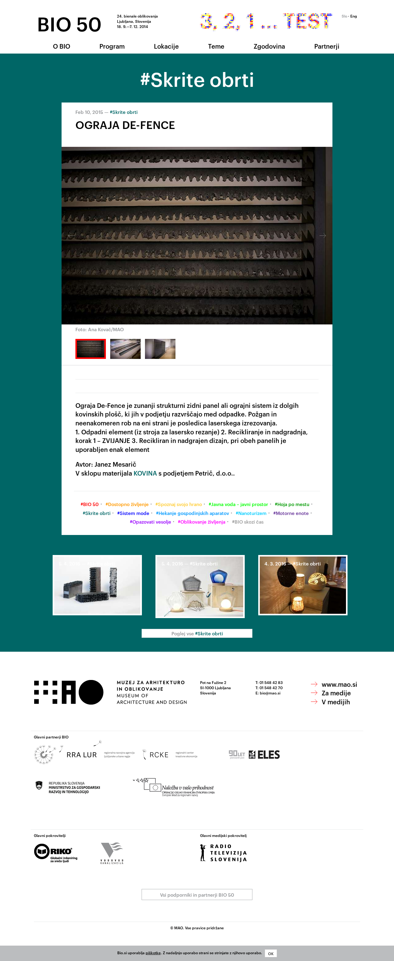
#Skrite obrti (124, 112)
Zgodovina (269, 46)
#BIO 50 (90, 504)
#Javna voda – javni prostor (238, 504)
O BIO (61, 46)
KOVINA (145, 472)
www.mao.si (339, 684)
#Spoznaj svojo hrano (178, 504)
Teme (216, 46)
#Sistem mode (133, 513)
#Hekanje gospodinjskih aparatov (192, 513)
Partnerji (327, 46)
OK (271, 953)
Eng (353, 15)
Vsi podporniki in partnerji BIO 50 (197, 894)
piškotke (153, 952)
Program (112, 46)
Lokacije (166, 46)
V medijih (336, 701)
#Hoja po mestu (292, 504)
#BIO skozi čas (247, 521)
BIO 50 (69, 22)
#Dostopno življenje (127, 504)
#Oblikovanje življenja (201, 521)
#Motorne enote (291, 513)
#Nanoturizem (251, 513)
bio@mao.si (270, 692)
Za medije (336, 692)
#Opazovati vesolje (150, 521)
